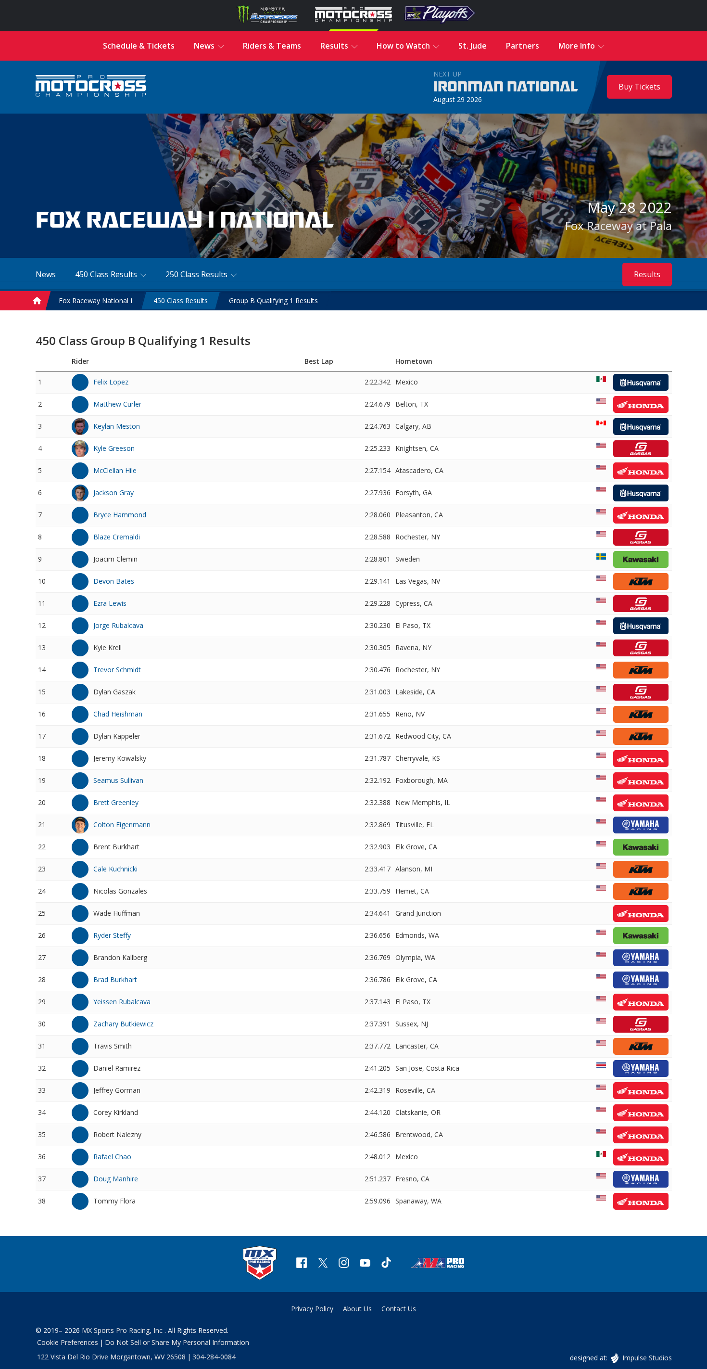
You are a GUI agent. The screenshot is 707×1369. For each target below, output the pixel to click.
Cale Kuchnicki (115, 868)
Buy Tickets (639, 86)
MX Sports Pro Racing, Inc (123, 1330)
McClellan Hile (115, 470)
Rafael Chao (112, 1156)
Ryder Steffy (112, 935)
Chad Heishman (117, 713)
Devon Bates (113, 581)
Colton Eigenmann (122, 824)
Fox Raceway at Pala (618, 225)
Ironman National (505, 87)
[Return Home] (91, 86)
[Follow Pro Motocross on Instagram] (343, 1264)
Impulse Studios (646, 1357)
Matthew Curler (117, 404)
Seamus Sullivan (118, 780)
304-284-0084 (214, 1356)
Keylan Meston (116, 426)
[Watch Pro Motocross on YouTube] (365, 1264)
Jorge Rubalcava (118, 625)
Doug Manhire (115, 1178)
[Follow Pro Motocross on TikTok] (386, 1264)
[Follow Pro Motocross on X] (322, 1264)
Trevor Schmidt (117, 669)
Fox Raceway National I (95, 300)
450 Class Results (180, 300)
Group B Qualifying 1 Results (273, 300)
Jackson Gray (113, 492)
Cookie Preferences (67, 1342)
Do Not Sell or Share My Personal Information (177, 1342)
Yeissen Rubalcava (122, 1001)
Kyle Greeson (114, 448)
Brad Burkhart (115, 979)
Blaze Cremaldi (116, 536)
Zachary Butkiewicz (123, 1023)
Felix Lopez (110, 381)
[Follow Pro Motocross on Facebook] (301, 1264)
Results (647, 274)
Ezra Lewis (109, 603)
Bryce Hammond (119, 514)
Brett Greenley (116, 802)
